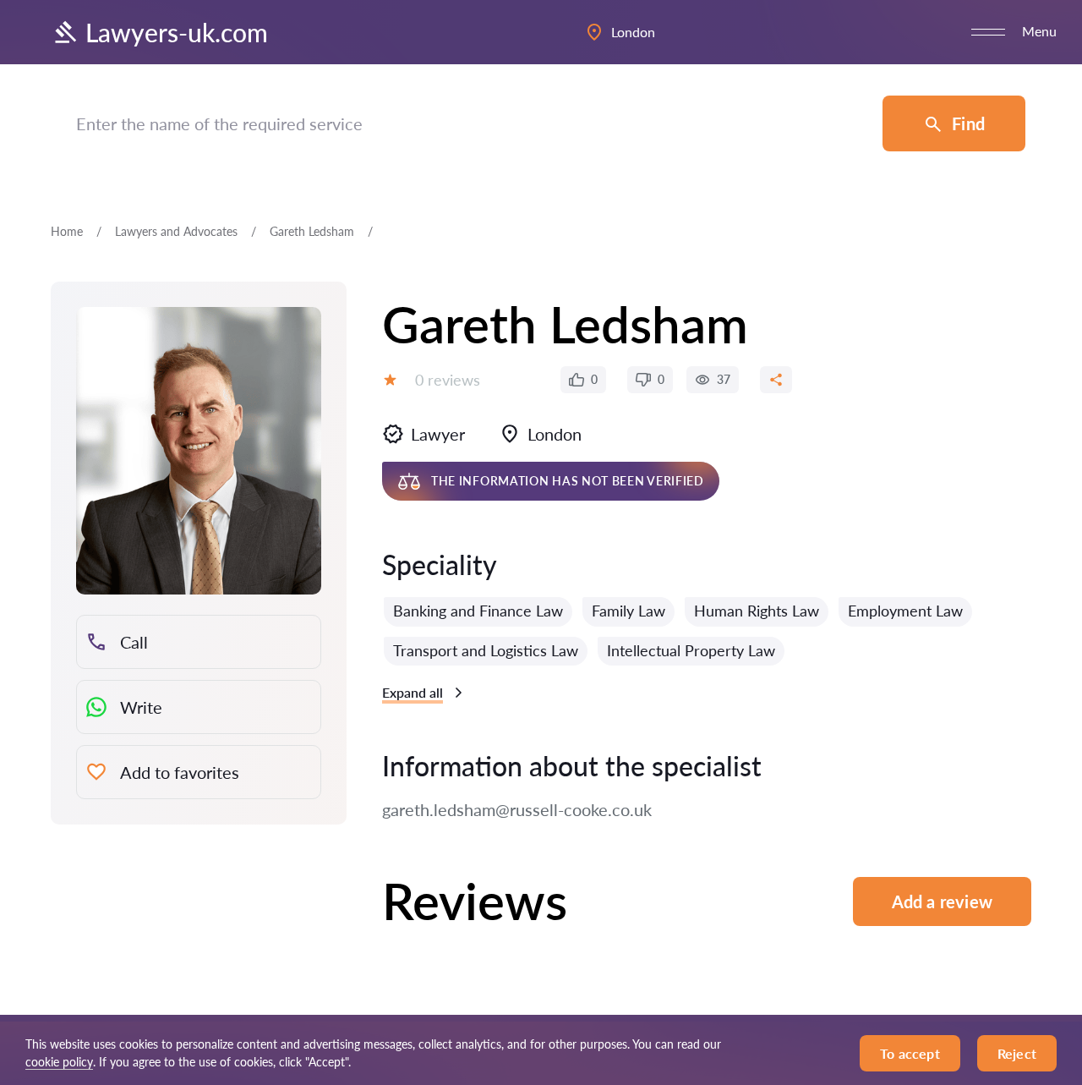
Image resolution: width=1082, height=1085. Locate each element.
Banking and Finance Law (478, 610)
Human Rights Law (756, 610)
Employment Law (905, 610)
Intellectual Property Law (691, 650)
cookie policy (59, 1062)
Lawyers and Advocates (176, 231)
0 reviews (447, 379)
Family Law (628, 610)
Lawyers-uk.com (176, 32)
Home (67, 231)
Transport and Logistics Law (485, 650)
